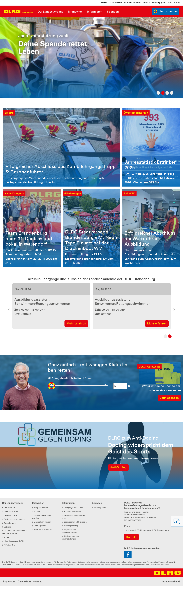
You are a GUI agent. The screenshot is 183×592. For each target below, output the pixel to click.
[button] (9, 314)
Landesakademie (132, 2)
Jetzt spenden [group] (169, 11)
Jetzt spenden (169, 406)
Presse (104, 2)
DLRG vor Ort (116, 2)
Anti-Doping (174, 2)
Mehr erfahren (36, 331)
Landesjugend (159, 2)
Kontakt (146, 2)
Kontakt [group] (131, 545)
